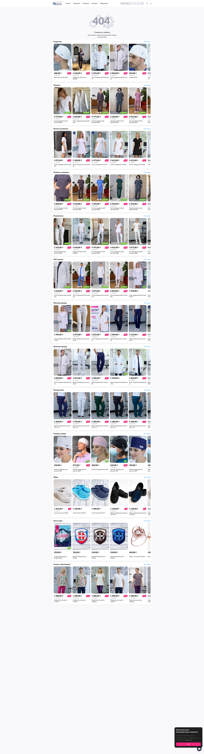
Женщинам (76, 3)
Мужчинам (86, 3)
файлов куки (188, 740)
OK (188, 744)
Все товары (147, 41)
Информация (104, 3)
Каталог (68, 3)
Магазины (95, 3)
